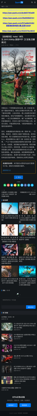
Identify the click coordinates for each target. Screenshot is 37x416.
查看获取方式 (7, 170)
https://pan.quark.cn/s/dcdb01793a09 (18, 13)
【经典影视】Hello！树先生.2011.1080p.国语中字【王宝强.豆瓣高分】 (18, 40)
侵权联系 (25, 405)
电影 (2, 6)
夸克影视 (18, 2)
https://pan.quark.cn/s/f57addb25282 (18, 23)
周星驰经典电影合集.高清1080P (18, 26)
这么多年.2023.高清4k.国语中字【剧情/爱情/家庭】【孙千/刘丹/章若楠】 (9, 281)
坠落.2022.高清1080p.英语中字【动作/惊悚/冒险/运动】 (9, 218)
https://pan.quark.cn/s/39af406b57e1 (18, 18)
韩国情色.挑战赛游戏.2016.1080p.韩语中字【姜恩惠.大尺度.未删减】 (9, 239)
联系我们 (12, 405)
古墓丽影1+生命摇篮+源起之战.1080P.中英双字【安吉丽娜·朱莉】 (9, 194)
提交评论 (30, 307)
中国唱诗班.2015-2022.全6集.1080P (28, 193)
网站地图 (25, 413)
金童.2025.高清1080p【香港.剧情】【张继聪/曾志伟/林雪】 (27, 259)
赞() (17, 45)
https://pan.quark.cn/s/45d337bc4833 (18, 31)
